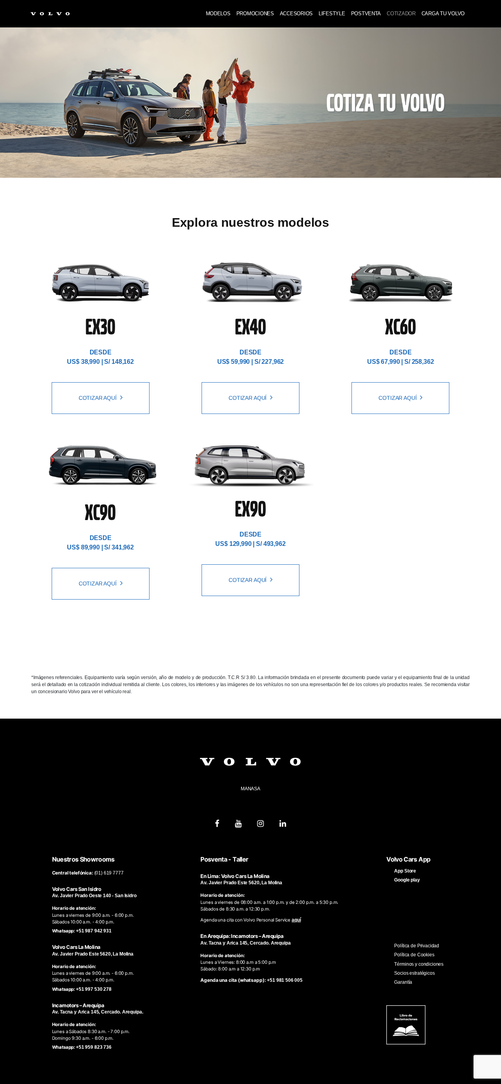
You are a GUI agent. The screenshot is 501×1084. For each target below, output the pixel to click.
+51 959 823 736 (94, 1047)
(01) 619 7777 (109, 873)
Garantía (403, 982)
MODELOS (218, 13)
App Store (405, 871)
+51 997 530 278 (94, 989)
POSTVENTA (366, 13)
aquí (296, 920)
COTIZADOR (401, 13)
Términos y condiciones (418, 964)
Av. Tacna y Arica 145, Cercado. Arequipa (245, 943)
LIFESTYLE (332, 13)
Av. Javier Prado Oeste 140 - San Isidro (94, 895)
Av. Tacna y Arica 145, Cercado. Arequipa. (97, 1012)
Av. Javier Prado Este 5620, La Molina (92, 954)
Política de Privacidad (416, 945)
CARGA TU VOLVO (443, 13)
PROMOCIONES (255, 13)
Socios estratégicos (414, 973)
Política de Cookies (414, 955)
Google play (407, 880)
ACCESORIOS (296, 13)
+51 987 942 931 (94, 931)
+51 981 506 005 (285, 980)
